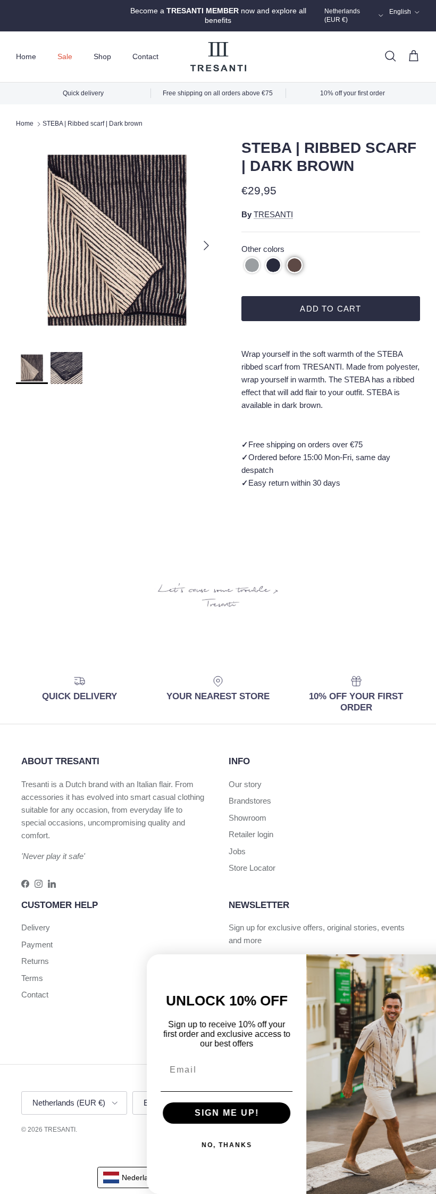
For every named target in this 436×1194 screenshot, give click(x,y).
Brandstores (250, 800)
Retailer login (251, 834)
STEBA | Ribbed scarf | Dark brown (92, 123)
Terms (32, 978)
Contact (145, 56)
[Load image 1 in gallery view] (117, 240)
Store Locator (252, 867)
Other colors (262, 248)
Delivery (35, 927)
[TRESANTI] (218, 56)
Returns (35, 961)
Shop (102, 56)
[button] (252, 265)
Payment (37, 944)
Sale (64, 56)
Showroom (247, 817)
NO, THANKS (197, 1145)
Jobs (237, 851)
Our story (245, 784)
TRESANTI (273, 214)
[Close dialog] (424, 966)
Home (26, 56)
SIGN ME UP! (197, 1112)
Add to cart (330, 308)
